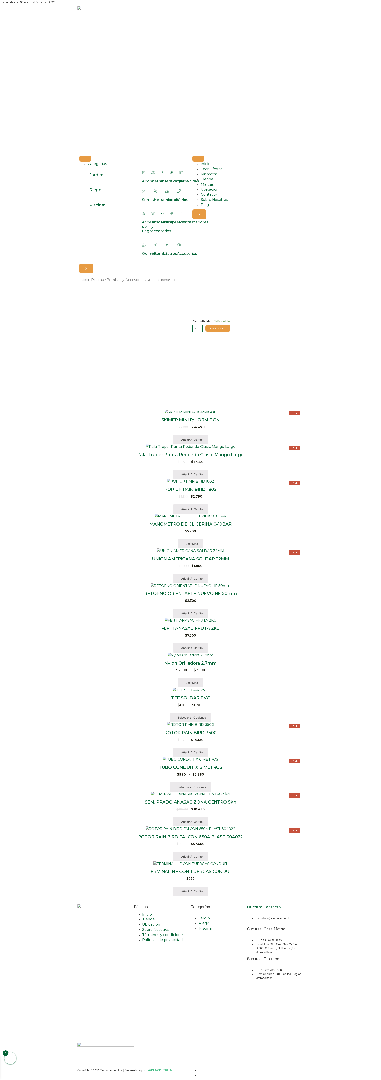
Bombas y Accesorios (125, 280)
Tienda (207, 179)
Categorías (97, 164)
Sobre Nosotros (214, 199)
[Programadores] (181, 213)
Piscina (97, 280)
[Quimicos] (144, 245)
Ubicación (210, 189)
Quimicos (150, 253)
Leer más (191, 543)
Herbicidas (189, 181)
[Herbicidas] (181, 172)
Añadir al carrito (217, 328)
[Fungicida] (171, 172)
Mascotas (209, 174)
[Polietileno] (171, 213)
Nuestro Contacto (264, 907)
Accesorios (187, 253)
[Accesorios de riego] (144, 213)
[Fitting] (162, 213)
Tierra (156, 181)
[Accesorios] (179, 245)
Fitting (167, 222)
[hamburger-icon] (85, 159)
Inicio (205, 164)
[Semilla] (144, 191)
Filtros (171, 253)
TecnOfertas (212, 169)
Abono (148, 181)
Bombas (161, 253)
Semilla (148, 200)
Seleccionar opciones (191, 717)
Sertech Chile (159, 1070)
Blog (205, 205)
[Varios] (179, 191)
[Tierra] (153, 172)
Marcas (207, 184)
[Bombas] (155, 245)
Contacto (209, 194)
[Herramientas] (155, 191)
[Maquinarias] (167, 191)
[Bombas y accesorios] (153, 213)
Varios (182, 200)
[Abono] (144, 172)
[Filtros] (167, 245)
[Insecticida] (162, 172)
